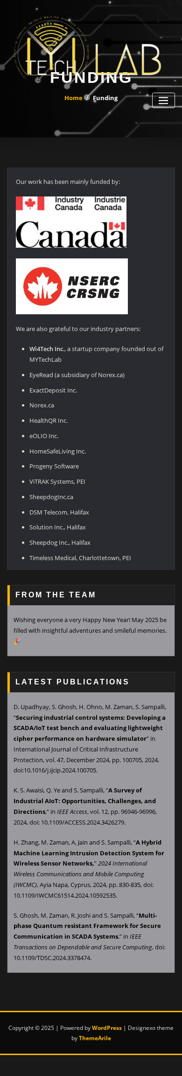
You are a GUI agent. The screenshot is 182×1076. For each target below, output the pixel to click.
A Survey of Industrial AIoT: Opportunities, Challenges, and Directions (85, 801)
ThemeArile (95, 1038)
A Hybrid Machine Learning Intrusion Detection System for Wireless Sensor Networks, (89, 853)
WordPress (107, 1028)
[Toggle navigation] (163, 100)
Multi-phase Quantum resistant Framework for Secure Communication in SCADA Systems (87, 926)
